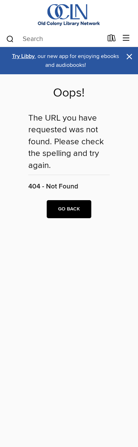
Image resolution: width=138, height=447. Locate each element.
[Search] (10, 38)
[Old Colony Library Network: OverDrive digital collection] (69, 15)
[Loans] (111, 39)
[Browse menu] (126, 38)
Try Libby (23, 56)
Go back (69, 209)
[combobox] (54, 38)
